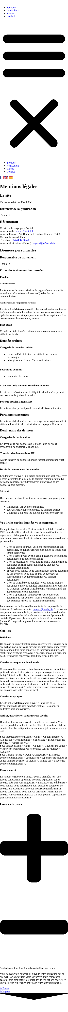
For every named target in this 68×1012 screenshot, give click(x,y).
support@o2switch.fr (44, 243)
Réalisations (13, 10)
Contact (11, 16)
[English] (6, 177)
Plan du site (14, 1007)
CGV (3, 1007)
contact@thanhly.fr (43, 609)
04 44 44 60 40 (21, 240)
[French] (2, 177)
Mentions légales (54, 1004)
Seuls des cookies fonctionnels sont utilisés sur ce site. (28, 968)
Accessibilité (28, 1007)
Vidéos (10, 13)
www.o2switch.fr (25, 231)
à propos (11, 7)
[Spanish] (11, 177)
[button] (34, 89)
